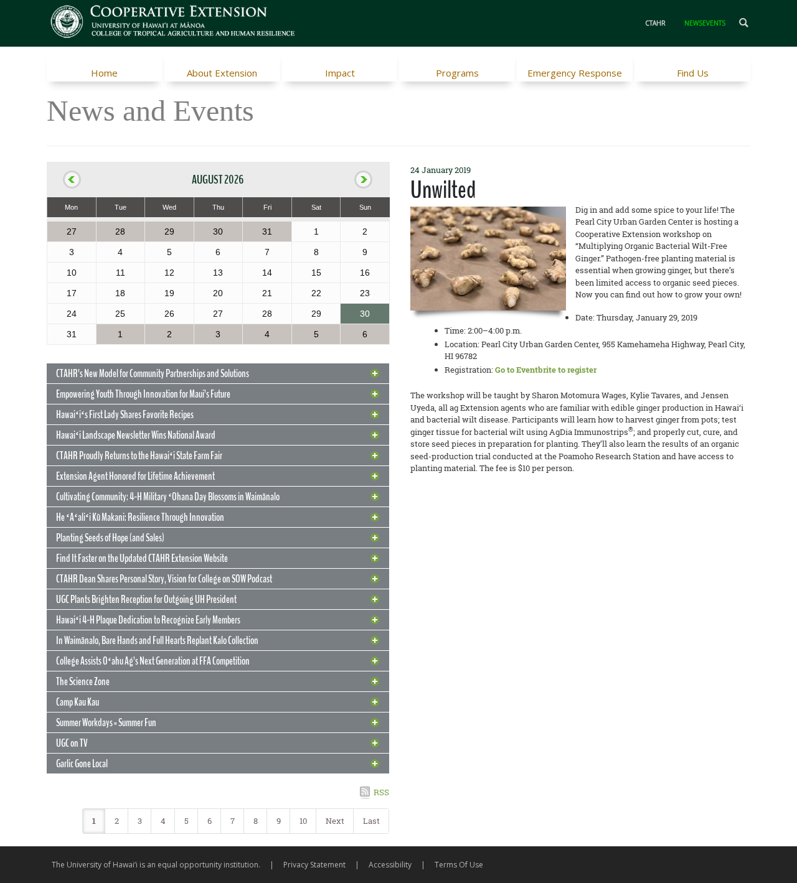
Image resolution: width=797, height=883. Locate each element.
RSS (381, 792)
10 (303, 820)
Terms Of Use (459, 864)
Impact (340, 73)
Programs (457, 73)
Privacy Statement (314, 864)
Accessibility (390, 864)
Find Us (693, 73)
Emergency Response (574, 73)
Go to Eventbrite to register (546, 369)
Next (335, 820)
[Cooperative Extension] (173, 23)
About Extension (222, 73)
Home (104, 73)
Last (371, 820)
